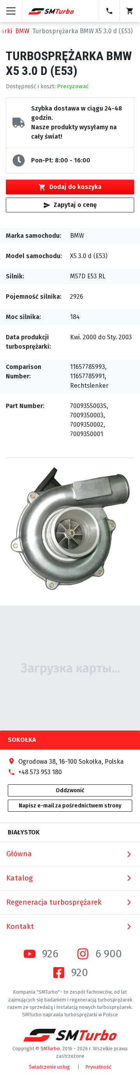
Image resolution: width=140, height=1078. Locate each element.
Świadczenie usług (49, 1067)
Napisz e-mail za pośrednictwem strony (70, 805)
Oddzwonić (70, 790)
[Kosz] (129, 11)
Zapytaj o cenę (75, 204)
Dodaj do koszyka (75, 187)
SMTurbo (50, 1048)
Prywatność (98, 1067)
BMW (22, 31)
